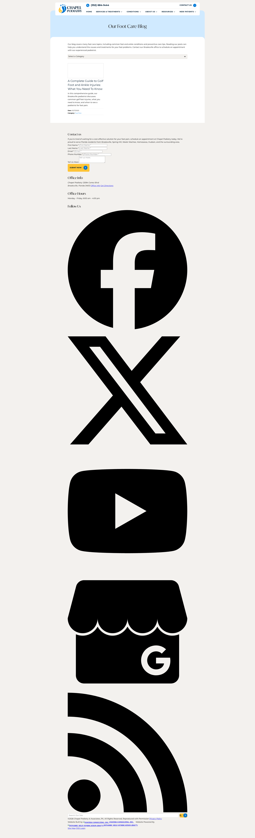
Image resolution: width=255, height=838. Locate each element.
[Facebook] (127, 329)
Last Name (73, 148)
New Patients (187, 12)
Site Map (72, 828)
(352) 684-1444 (100, 5)
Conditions (133, 12)
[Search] (183, 815)
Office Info (95, 186)
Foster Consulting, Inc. (121, 822)
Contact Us (186, 5)
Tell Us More (73, 162)
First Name (73, 145)
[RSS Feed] (127, 812)
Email (71, 151)
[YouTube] (127, 570)
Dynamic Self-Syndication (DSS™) (120, 825)
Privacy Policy (155, 819)
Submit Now (75, 168)
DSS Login (80, 828)
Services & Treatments (108, 12)
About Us (150, 12)
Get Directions (107, 186)
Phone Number (75, 154)
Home (89, 12)
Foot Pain (78, 113)
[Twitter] (127, 450)
